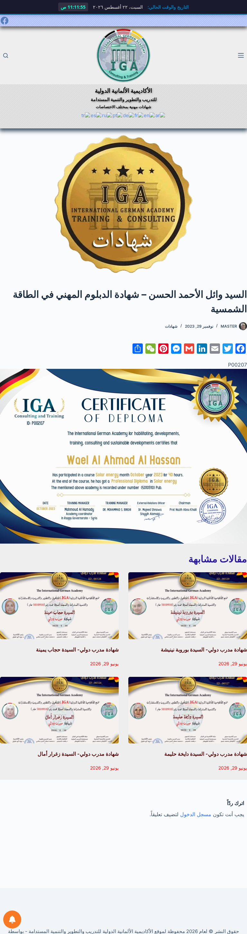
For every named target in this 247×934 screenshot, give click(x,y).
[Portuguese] (118, 115)
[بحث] (5, 55)
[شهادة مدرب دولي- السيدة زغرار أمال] (59, 710)
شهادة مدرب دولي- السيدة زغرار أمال (78, 754)
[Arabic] (160, 115)
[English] (149, 115)
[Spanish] (96, 115)
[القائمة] (241, 55)
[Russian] (107, 115)
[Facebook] (4, 20)
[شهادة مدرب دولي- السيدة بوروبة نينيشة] (187, 605)
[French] (139, 115)
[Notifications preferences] (12, 920)
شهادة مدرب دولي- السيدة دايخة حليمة (205, 754)
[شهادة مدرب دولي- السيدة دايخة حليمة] (187, 710)
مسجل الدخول (195, 814)
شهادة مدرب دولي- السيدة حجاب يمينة (77, 649)
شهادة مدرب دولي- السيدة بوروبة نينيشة (204, 649)
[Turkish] (86, 115)
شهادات (171, 326)
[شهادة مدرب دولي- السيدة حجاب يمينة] (59, 605)
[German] (128, 115)
